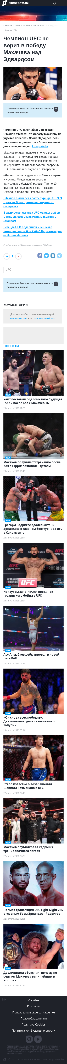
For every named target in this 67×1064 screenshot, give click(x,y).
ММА (17, 25)
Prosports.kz (40, 146)
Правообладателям (33, 1018)
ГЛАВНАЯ (7, 25)
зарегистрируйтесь (44, 318)
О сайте (33, 1000)
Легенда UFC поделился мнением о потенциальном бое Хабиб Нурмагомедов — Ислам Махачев (32, 231)
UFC (8, 269)
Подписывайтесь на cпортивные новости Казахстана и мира (30, 110)
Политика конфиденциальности (33, 1030)
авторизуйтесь (18, 318)
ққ (54, 3)
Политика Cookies (33, 1024)
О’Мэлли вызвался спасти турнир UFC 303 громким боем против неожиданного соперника (32, 202)
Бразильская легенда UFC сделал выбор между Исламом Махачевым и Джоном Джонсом (31, 216)
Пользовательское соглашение (33, 1012)
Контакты (33, 1006)
